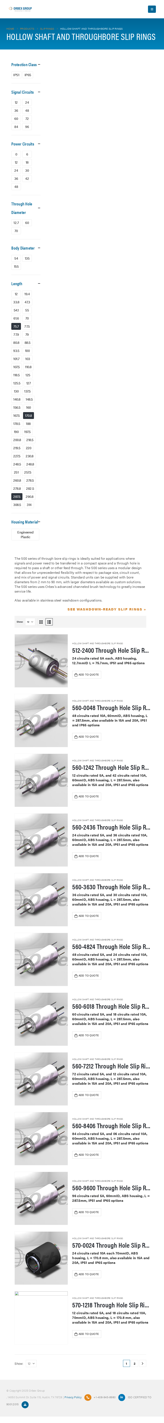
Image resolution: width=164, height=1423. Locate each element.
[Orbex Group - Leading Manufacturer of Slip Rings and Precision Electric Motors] (20, 9)
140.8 (16, 399)
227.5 (16, 455)
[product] (41, 660)
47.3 (27, 301)
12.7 (16, 222)
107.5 (16, 366)
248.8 (30, 464)
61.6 (16, 318)
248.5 (17, 464)
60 (16, 118)
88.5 (28, 342)
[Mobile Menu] (152, 9)
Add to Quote (89, 674)
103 (27, 358)
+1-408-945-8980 (105, 1397)
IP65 (28, 74)
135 (27, 258)
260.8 (17, 480)
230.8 (30, 455)
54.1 (16, 310)
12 (16, 102)
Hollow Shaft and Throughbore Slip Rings (97, 643)
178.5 (16, 423)
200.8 (17, 439)
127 (28, 383)
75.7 (16, 326)
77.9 (16, 334)
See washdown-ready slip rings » (106, 609)
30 (27, 170)
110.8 (28, 366)
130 (16, 391)
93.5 (16, 350)
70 (16, 230)
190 (16, 431)
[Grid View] (41, 621)
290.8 (30, 496)
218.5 (30, 439)
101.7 (16, 358)
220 (28, 447)
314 (29, 504)
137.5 (27, 391)
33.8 (16, 301)
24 (27, 102)
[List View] (49, 621)
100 (27, 350)
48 (27, 110)
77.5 (27, 326)
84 (16, 126)
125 (27, 374)
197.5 (27, 431)
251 (16, 472)
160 (28, 407)
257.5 (27, 472)
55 (27, 310)
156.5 (16, 407)
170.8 (28, 415)
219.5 (16, 447)
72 (27, 118)
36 (16, 110)
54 (16, 258)
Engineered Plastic (25, 534)
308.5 (17, 504)
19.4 (27, 293)
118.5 (16, 374)
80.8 (16, 342)
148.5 (29, 399)
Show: (20, 621)
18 (27, 162)
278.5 (30, 480)
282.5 (30, 488)
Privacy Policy (73, 1397)
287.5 (16, 496)
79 (27, 334)
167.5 (16, 415)
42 (27, 178)
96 (27, 126)
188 (28, 423)
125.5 (16, 383)
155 (16, 266)
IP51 (16, 74)
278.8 (17, 488)
